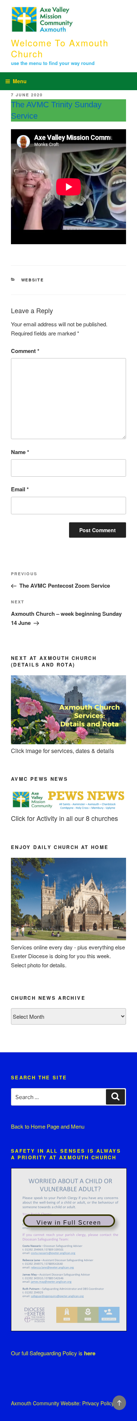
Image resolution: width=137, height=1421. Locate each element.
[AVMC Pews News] (68, 809)
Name (20, 452)
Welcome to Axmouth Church (60, 48)
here (89, 1353)
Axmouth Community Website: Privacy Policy (62, 1403)
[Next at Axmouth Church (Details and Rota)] (68, 742)
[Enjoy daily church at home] (68, 938)
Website (32, 280)
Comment (25, 351)
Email (20, 489)
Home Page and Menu (57, 1126)
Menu (20, 81)
